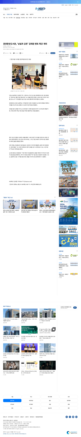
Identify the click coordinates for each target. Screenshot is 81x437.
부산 (31, 396)
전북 (12, 408)
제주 (69, 408)
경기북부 (31, 404)
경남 (31, 408)
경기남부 (12, 404)
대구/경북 (50, 396)
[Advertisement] (40, 30)
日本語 (70, 5)
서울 (12, 396)
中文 (73, 5)
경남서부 (50, 408)
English (66, 5)
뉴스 (4, 14)
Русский (76, 5)
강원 (50, 404)
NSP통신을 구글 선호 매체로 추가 (37, 2)
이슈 (27, 14)
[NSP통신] (40, 9)
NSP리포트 (16, 14)
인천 (69, 396)
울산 (50, 400)
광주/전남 (12, 400)
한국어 (63, 5)
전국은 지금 (9, 14)
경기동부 (68, 400)
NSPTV (31, 14)
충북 (69, 404)
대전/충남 (31, 400)
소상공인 (23, 14)
